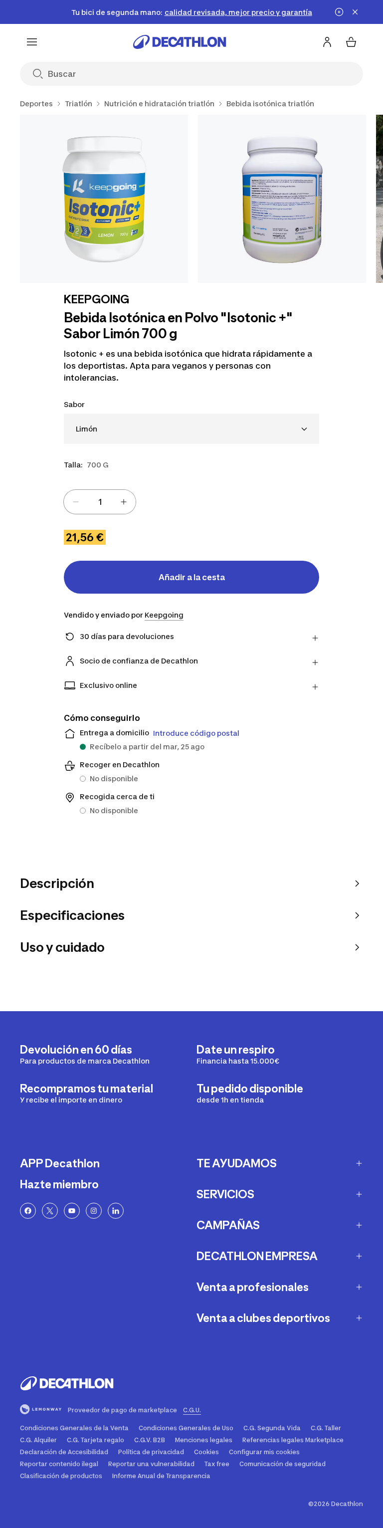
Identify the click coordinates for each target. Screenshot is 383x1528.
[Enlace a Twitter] (50, 1211)
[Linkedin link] (116, 1211)
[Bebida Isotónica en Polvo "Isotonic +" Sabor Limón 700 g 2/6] (282, 199)
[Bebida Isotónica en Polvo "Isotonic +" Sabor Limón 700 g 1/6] (104, 199)
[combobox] (191, 429)
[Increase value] (124, 502)
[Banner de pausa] (339, 12)
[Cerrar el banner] (355, 12)
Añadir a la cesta (192, 577)
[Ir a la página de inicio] (179, 42)
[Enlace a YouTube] (72, 1211)
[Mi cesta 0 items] (351, 42)
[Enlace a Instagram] (94, 1211)
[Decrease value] (76, 502)
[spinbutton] (100, 502)
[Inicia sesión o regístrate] (327, 42)
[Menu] (32, 42)
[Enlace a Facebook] (28, 1211)
